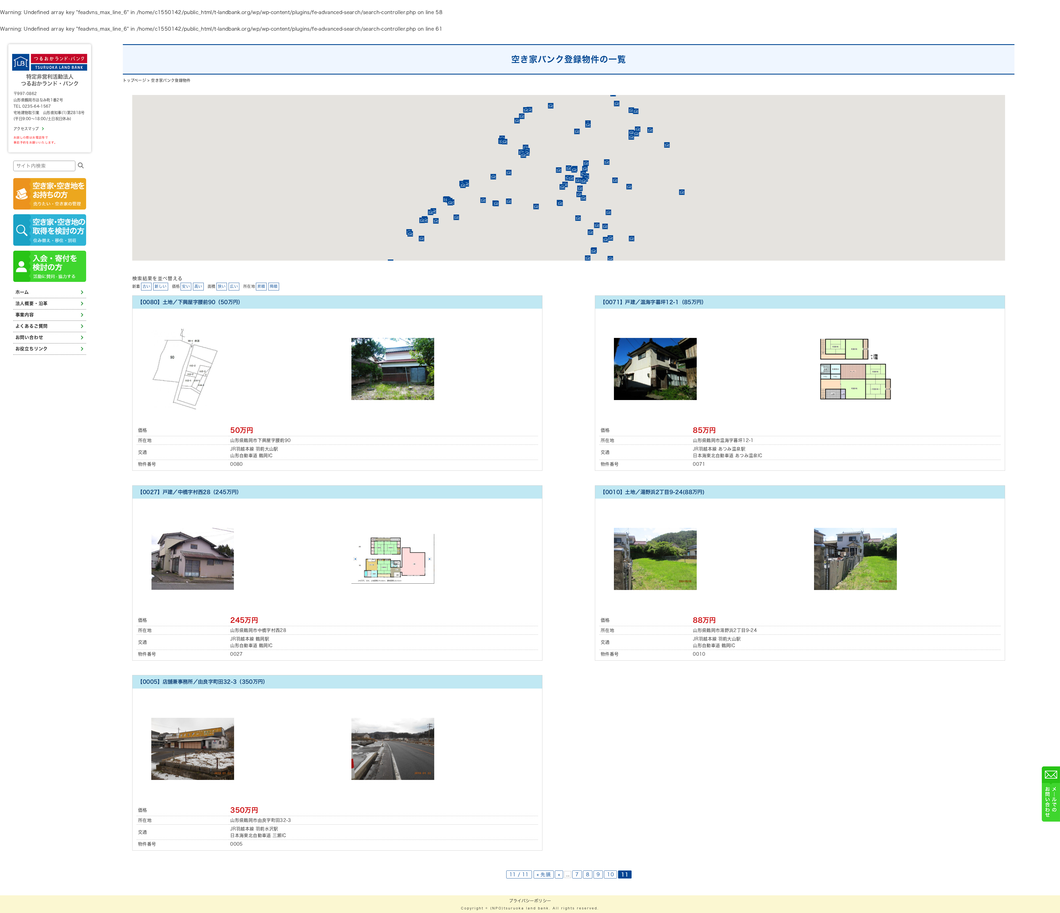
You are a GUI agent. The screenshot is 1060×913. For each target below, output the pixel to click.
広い (234, 286)
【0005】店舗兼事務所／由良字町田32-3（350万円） (202, 681)
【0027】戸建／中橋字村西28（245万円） (189, 491)
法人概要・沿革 (31, 303)
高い (198, 286)
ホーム (22, 292)
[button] (536, 206)
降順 (274, 286)
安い (186, 286)
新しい (160, 286)
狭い (222, 286)
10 (610, 874)
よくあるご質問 (31, 326)
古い (146, 286)
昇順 (261, 286)
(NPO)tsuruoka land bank (519, 908)
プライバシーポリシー (530, 901)
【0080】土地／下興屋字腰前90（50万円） (190, 302)
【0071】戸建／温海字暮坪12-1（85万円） (653, 302)
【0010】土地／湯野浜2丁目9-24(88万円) (652, 491)
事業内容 (24, 315)
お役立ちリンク (31, 348)
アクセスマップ (26, 129)
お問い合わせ (29, 337)
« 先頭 (544, 874)
